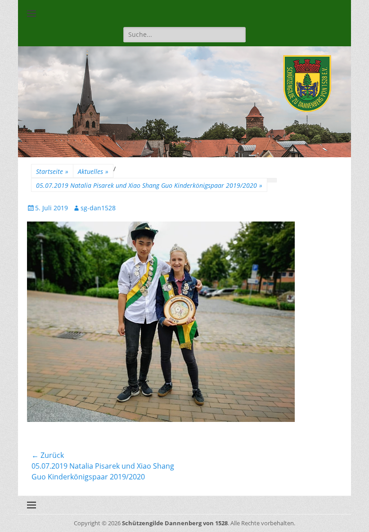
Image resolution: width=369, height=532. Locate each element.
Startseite (52, 171)
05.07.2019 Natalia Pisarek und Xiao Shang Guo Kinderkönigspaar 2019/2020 (149, 185)
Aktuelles (93, 171)
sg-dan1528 (98, 208)
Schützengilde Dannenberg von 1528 (175, 523)
